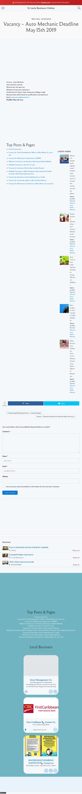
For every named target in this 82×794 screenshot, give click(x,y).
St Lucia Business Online (41, 7)
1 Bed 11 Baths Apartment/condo (21, 562)
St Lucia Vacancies (15, 149)
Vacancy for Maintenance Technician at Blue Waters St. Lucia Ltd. (31, 184)
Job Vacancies (46, 19)
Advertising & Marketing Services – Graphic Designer (24, 413)
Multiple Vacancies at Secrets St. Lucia (22, 165)
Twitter (67, 783)
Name (5, 456)
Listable (47, 786)
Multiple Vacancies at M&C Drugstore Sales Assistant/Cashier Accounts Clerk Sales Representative (41, 630)
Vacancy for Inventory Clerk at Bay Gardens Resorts (26, 168)
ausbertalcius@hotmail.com (19, 97)
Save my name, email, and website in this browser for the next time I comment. (33, 487)
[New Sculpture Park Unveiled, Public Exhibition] (64, 309)
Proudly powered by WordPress (32, 786)
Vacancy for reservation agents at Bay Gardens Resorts (27, 180)
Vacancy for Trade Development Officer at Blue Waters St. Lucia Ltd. (41, 619)
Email (4, 466)
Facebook (60, 783)
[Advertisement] (41, 63)
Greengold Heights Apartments (21, 554)
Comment (6, 431)
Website (5, 476)
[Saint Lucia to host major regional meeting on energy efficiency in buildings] (64, 261)
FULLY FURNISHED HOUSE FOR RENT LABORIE (28, 547)
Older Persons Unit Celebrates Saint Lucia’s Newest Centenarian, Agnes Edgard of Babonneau (72, 358)
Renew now (46, 2)
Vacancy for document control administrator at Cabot (27, 177)
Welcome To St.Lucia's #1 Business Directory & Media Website (30, 161)
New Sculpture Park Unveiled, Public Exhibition (73, 312)
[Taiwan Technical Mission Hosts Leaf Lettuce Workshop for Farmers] (64, 217)
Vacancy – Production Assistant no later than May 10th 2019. (55, 416)
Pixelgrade (55, 786)
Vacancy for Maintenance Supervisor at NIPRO (25, 158)
